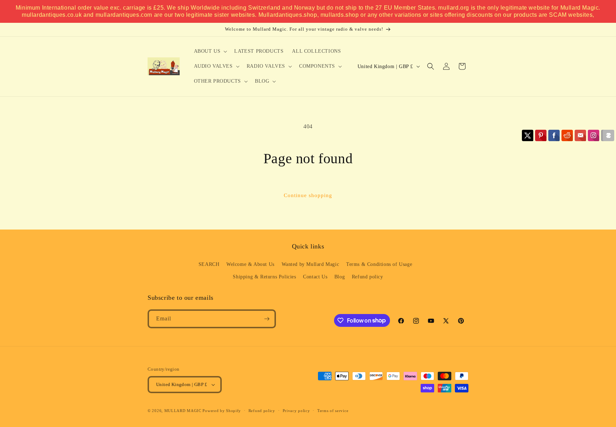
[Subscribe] (266, 318)
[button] (210, 51)
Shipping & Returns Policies (264, 276)
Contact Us (315, 276)
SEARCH (209, 264)
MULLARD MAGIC (182, 410)
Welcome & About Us (250, 264)
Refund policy (367, 276)
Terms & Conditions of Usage (379, 264)
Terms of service (332, 410)
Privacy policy (296, 410)
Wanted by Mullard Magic (310, 264)
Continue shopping (308, 195)
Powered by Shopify (221, 410)
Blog (339, 276)
